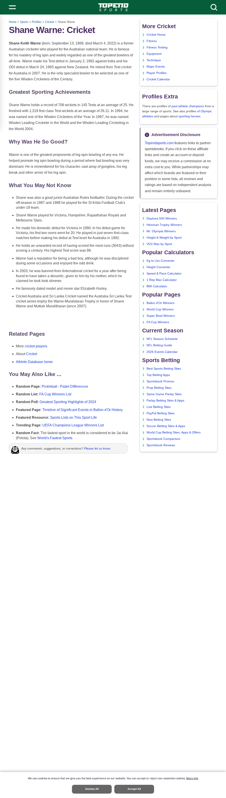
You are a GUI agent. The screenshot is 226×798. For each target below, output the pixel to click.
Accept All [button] (134, 789)
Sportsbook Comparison (163, 438)
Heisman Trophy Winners (164, 225)
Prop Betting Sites (159, 387)
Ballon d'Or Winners (160, 303)
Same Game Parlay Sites (164, 394)
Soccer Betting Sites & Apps (166, 426)
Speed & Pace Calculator (164, 273)
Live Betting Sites (159, 407)
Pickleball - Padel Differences (65, 386)
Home (12, 22)
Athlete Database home (34, 362)
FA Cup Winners (158, 322)
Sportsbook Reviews (161, 445)
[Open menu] (12, 7)
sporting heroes (189, 116)
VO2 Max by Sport (159, 244)
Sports (24, 22)
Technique (154, 60)
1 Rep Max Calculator (162, 280)
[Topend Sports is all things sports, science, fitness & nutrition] (113, 7)
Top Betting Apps (158, 375)
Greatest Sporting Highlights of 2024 (68, 402)
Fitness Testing (157, 47)
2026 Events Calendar (162, 352)
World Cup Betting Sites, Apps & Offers (174, 432)
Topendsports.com (159, 143)
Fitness (152, 41)
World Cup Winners (160, 309)
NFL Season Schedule (162, 339)
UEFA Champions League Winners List (73, 425)
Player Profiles (157, 73)
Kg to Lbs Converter (161, 260)
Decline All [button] (92, 789)
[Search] (214, 7)
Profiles (36, 22)
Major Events (156, 66)
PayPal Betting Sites (161, 413)
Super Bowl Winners (161, 315)
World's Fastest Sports (54, 438)
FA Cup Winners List (55, 394)
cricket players (36, 346)
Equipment (154, 53)
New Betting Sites (159, 419)
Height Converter (158, 267)
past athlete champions (187, 106)
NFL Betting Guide (159, 345)
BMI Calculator (157, 286)
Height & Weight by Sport (164, 237)
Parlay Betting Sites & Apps (165, 400)
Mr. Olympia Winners (161, 231)
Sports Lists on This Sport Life (73, 417)
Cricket (49, 22)
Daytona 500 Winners (162, 218)
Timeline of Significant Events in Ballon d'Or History (82, 410)
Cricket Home (156, 34)
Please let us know (97, 448)
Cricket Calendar (158, 79)
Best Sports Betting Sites (164, 368)
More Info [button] (192, 778)
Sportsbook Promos (160, 381)
